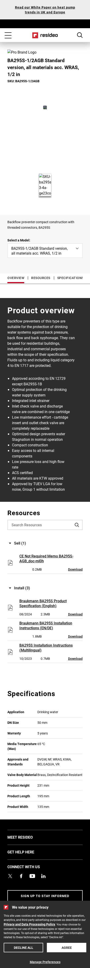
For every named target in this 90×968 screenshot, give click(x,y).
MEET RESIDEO (27, 837)
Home (45, 35)
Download (75, 569)
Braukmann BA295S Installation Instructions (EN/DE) (45, 625)
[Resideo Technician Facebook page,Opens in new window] (21, 876)
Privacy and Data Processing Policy (29, 924)
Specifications (70, 278)
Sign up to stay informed (45, 896)
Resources (40, 278)
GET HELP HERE (27, 851)
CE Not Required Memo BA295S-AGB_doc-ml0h (46, 558)
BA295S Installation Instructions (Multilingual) (46, 647)
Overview (15, 278)
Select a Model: (18, 240)
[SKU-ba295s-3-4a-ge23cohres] (45, 107)
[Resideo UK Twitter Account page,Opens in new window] (10, 876)
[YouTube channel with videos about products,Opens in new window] (32, 876)
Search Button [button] (80, 35)
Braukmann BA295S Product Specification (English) (43, 603)
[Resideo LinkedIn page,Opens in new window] (43, 876)
